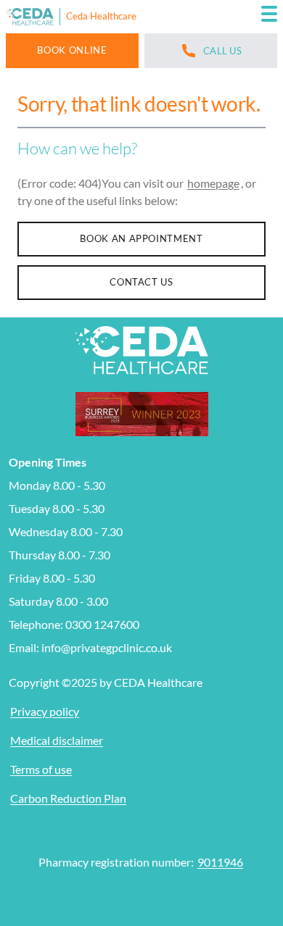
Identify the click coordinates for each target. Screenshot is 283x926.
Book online (72, 50)
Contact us (141, 282)
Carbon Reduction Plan (68, 798)
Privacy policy (44, 711)
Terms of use (41, 769)
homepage (213, 183)
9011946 (220, 862)
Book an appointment (141, 238)
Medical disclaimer (56, 740)
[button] (269, 17)
